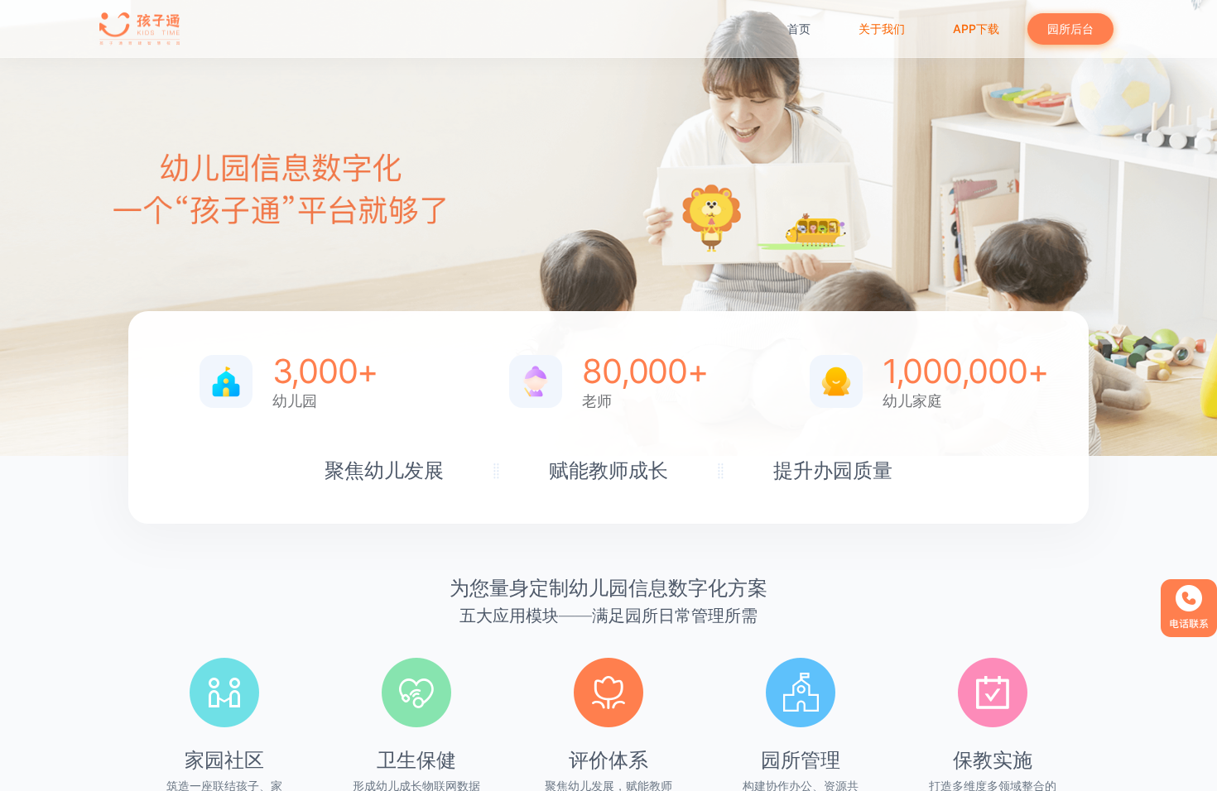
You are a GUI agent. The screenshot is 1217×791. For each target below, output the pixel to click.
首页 (799, 29)
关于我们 (882, 29)
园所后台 (1070, 29)
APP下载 (976, 29)
